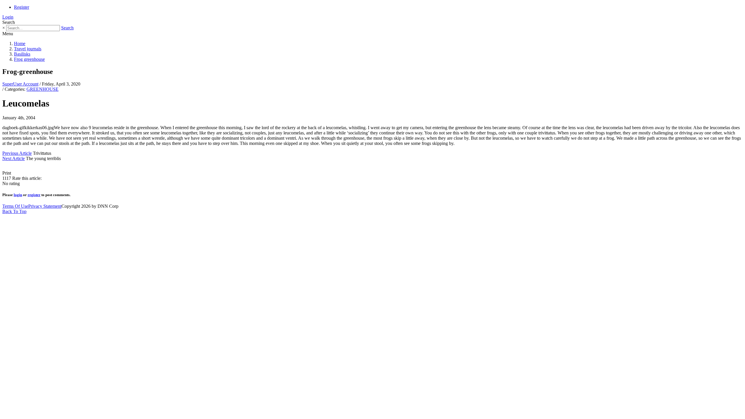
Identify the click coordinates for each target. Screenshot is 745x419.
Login (7, 17)
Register (21, 7)
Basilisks (22, 54)
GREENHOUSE (42, 89)
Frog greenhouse (29, 59)
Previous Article (17, 153)
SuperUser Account (20, 83)
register (34, 195)
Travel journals (27, 48)
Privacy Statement (44, 206)
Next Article (13, 158)
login (18, 195)
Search (67, 27)
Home (19, 43)
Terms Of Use (15, 206)
